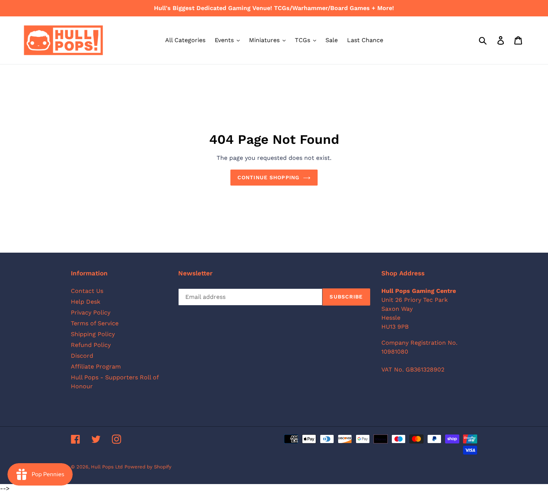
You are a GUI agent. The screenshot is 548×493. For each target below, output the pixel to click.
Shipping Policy (93, 334)
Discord (82, 355)
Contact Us (87, 290)
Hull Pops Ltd (107, 467)
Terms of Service (95, 323)
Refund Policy (91, 344)
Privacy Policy (90, 312)
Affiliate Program (96, 366)
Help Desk (85, 301)
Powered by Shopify (148, 467)
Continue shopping (268, 177)
